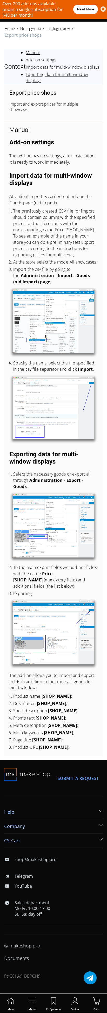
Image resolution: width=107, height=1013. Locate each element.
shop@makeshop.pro (36, 859)
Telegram (24, 876)
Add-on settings (41, 60)
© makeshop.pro (22, 946)
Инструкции (30, 28)
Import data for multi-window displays (62, 67)
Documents (16, 958)
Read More (85, 9)
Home (10, 28)
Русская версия (22, 976)
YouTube (23, 886)
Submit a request (78, 778)
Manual (33, 52)
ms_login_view (58, 28)
